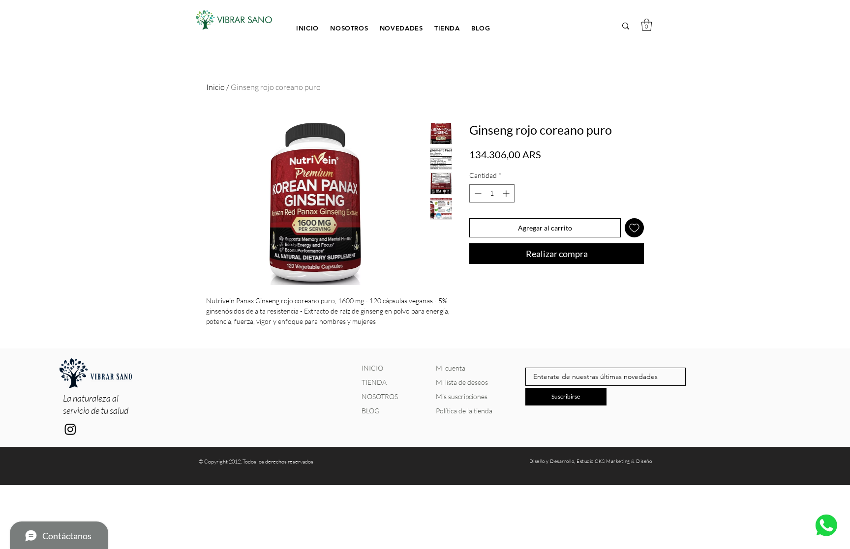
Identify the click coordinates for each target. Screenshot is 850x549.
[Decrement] (477, 193)
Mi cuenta (450, 368)
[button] (447, 27)
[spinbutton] (492, 193)
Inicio (215, 87)
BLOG (370, 410)
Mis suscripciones (461, 396)
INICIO (372, 368)
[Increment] (507, 193)
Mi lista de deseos (462, 382)
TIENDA (374, 382)
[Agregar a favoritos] (634, 227)
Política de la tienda (464, 410)
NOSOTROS (380, 396)
